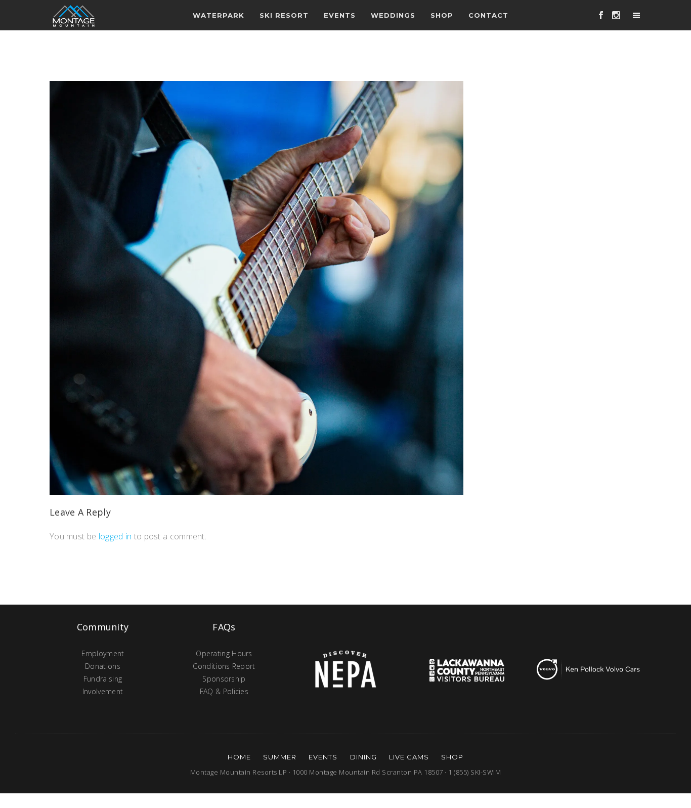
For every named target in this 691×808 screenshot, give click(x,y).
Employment (102, 653)
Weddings (393, 15)
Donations (102, 666)
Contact (488, 15)
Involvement (102, 691)
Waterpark (218, 15)
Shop (441, 15)
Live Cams (409, 757)
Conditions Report (224, 666)
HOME (239, 757)
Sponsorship (223, 679)
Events (323, 757)
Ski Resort (284, 15)
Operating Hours (224, 653)
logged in (115, 536)
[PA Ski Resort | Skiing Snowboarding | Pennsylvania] (74, 15)
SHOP (452, 757)
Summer (279, 757)
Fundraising (102, 679)
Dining (363, 757)
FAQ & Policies (224, 691)
